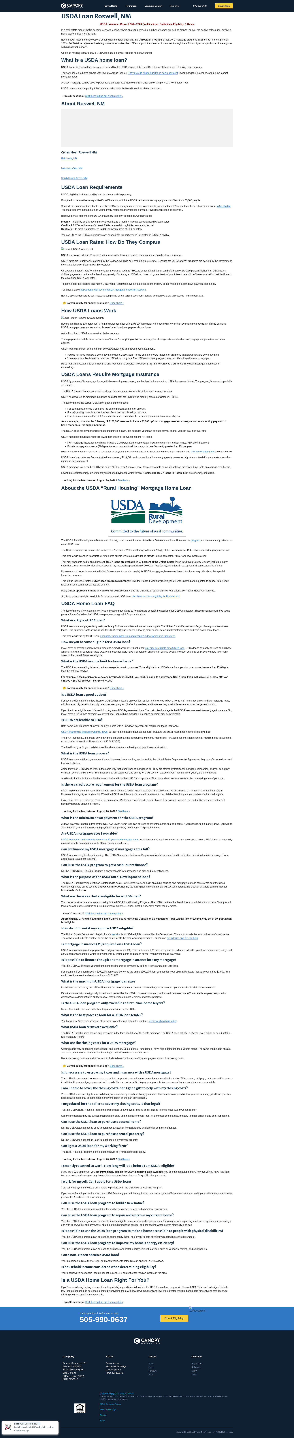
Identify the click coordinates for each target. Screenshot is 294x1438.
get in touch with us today (162, 1021)
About (151, 1363)
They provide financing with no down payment (153, 73)
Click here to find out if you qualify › (104, 96)
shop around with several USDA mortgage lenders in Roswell (112, 289)
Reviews (174, 6)
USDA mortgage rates (203, 451)
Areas (151, 1367)
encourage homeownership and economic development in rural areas (137, 636)
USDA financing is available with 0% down (84, 732)
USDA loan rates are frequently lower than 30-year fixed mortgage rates (99, 839)
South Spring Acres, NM (74, 178)
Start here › (124, 480)
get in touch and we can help (182, 938)
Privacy (103, 1415)
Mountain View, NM (71, 168)
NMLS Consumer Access (110, 1404)
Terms (102, 1421)
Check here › (117, 303)
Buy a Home (111, 6)
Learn (194, 1371)
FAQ (151, 1374)
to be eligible (224, 206)
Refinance (131, 6)
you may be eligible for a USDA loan (165, 648)
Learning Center (153, 6)
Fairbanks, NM (69, 158)
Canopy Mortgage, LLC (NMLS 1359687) (117, 1394)
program (195, 540)
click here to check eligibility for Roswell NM (155, 596)
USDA (194, 1374)
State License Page (108, 1410)
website (115, 934)
